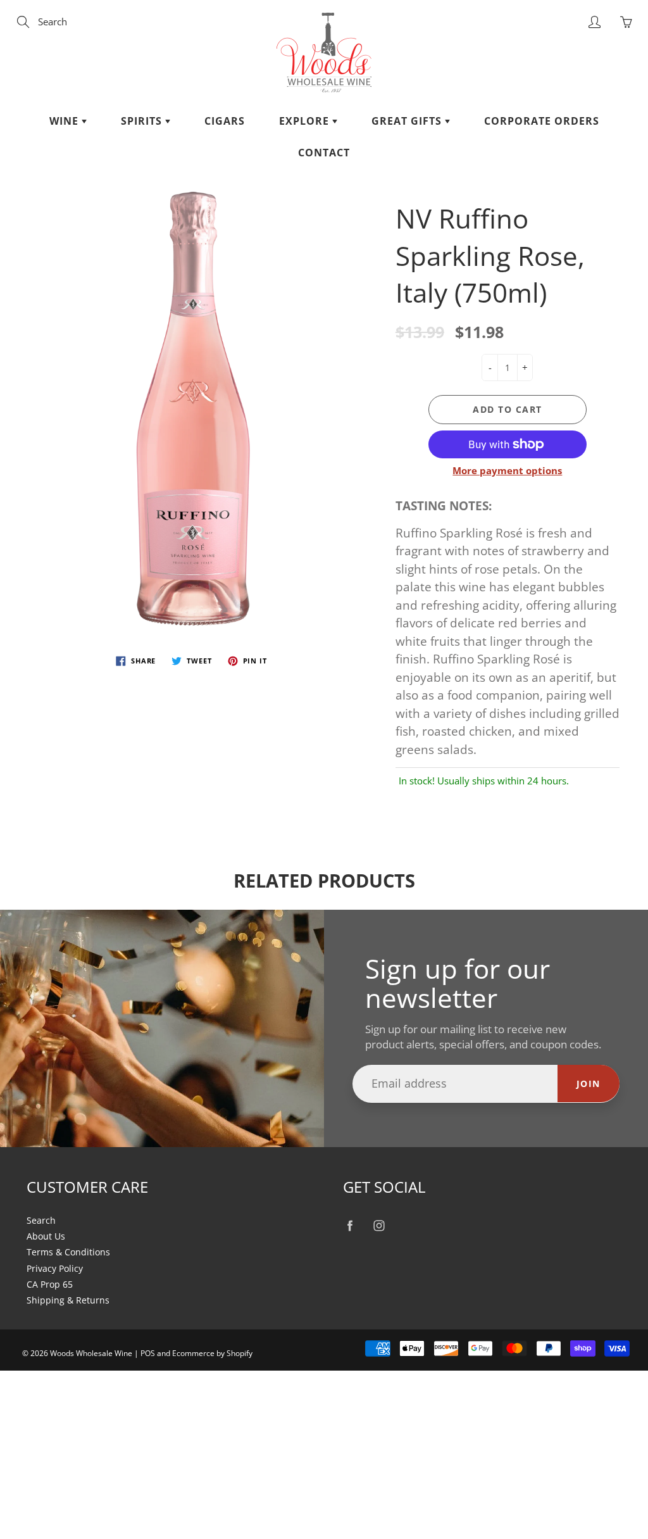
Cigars (224, 121)
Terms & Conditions (68, 1252)
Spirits (143, 121)
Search (41, 1220)
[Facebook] (350, 1226)
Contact (324, 153)
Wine (65, 121)
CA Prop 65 (50, 1284)
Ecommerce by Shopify (212, 1353)
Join (588, 1083)
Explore (305, 121)
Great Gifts (408, 121)
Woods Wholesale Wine (91, 1353)
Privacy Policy (55, 1268)
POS (147, 1353)
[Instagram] (379, 1226)
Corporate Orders (541, 121)
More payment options (507, 470)
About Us (46, 1236)
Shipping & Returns (68, 1300)
